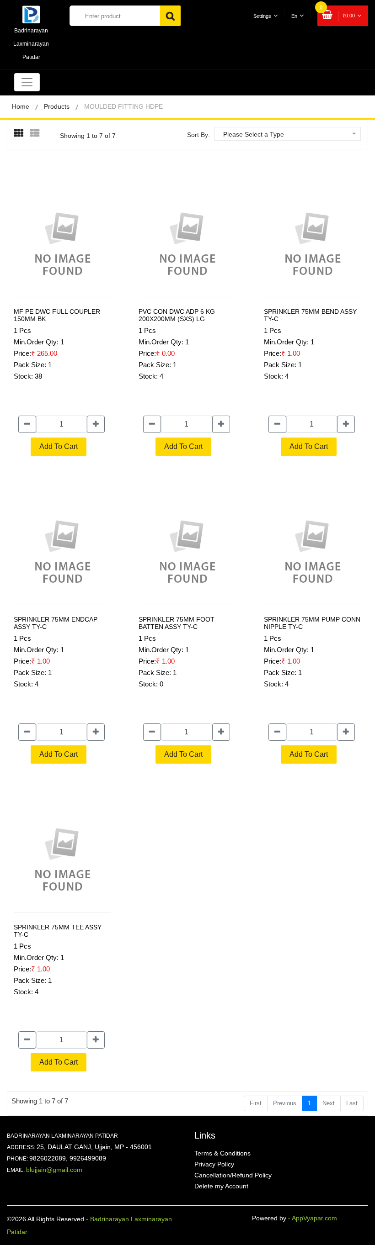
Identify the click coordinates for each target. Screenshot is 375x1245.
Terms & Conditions (222, 1153)
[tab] (22, 133)
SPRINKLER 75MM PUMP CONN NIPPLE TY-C (312, 623)
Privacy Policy (214, 1164)
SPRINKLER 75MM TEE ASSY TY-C (58, 930)
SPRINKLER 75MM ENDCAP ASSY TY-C (55, 623)
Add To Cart (58, 446)
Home (20, 106)
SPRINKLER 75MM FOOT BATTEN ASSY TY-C (176, 623)
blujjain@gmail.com (54, 1169)
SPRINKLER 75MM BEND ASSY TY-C (310, 315)
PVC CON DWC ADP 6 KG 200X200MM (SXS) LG (177, 315)
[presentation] (22, 134)
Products (57, 106)
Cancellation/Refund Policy (233, 1175)
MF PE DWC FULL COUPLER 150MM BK (57, 315)
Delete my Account (221, 1186)
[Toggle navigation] (27, 82)
